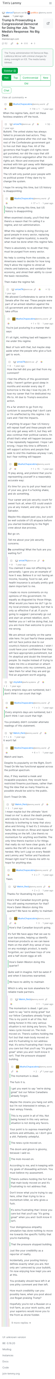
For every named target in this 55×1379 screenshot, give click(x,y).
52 (6, 43)
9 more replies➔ (21, 1322)
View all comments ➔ (14, 97)
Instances (7, 1355)
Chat (6, 90)
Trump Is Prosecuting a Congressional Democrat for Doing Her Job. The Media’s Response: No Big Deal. (20, 27)
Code (5, 1367)
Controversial (30, 77)
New (45, 77)
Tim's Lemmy (11, 3)
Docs (5, 1361)
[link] (12, 43)
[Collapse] (5, 104)
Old (26, 83)
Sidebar (8, 70)
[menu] (50, 3)
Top (15, 77)
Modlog (6, 1349)
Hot (6, 77)
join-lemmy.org (11, 1373)
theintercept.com (10, 39)
